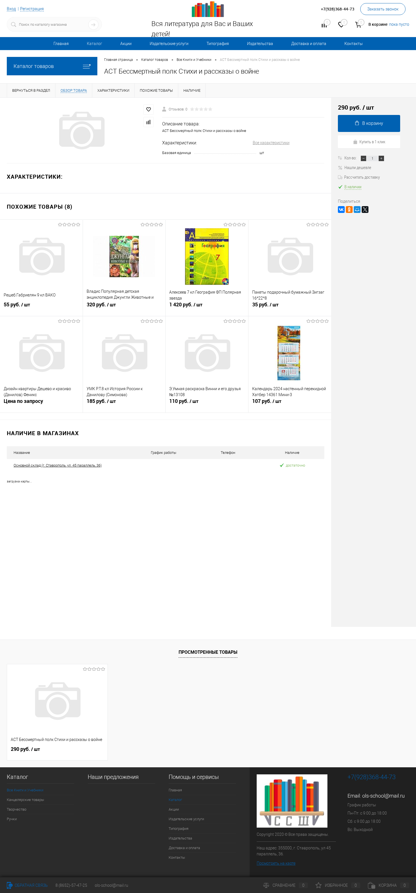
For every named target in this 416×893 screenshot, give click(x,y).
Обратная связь (31, 885)
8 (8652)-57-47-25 (71, 885)
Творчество (16, 809)
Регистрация (32, 9)
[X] (365, 209)
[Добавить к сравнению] (148, 122)
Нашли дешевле (357, 167)
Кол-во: (350, 158)
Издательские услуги (169, 43)
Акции (126, 43)
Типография (218, 43)
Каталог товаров (34, 66)
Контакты (353, 43)
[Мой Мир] (357, 209)
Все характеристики (271, 142)
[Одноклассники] (349, 209)
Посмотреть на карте (276, 863)
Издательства (260, 43)
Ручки (12, 819)
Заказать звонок (382, 9)
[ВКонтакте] (341, 209)
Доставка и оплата (308, 43)
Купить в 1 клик (372, 141)
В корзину (372, 123)
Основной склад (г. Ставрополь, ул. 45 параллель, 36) (58, 465)
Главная (61, 43)
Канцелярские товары (25, 800)
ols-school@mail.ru (383, 796)
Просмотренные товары (208, 652)
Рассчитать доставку (362, 177)
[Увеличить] (81, 130)
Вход (11, 9)
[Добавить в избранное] (148, 109)
